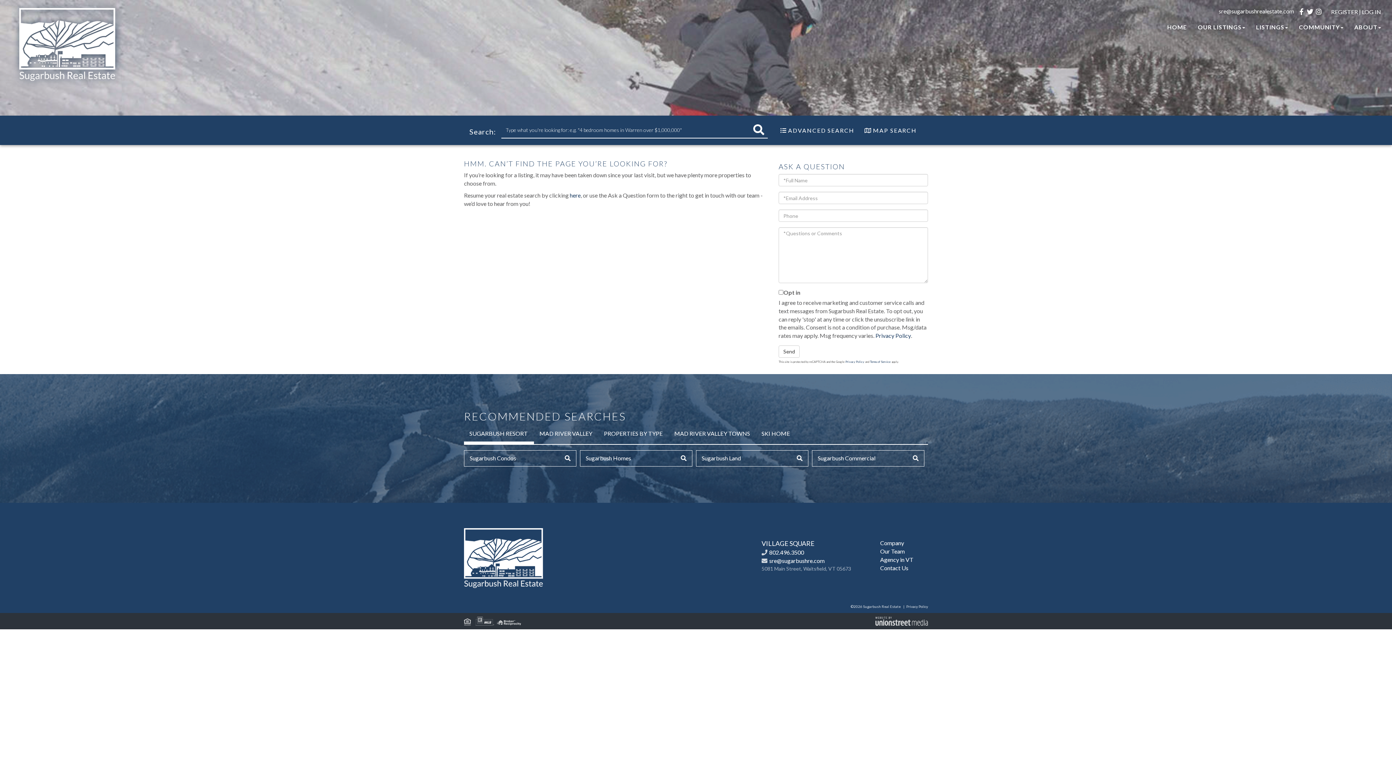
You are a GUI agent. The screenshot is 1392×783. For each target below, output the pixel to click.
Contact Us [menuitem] (894, 567)
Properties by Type (633, 433)
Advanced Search (821, 130)
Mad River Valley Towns (712, 433)
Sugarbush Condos (493, 458)
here (575, 195)
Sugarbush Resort (498, 433)
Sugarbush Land (721, 458)
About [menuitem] (1366, 27)
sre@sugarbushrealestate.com (1256, 11)
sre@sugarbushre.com (797, 560)
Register (1344, 11)
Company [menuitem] (892, 542)
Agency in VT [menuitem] (897, 559)
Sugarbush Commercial (846, 458)
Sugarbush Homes (608, 458)
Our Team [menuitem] (892, 551)
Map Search (895, 130)
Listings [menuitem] (1270, 27)
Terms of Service (880, 362)
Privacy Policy (893, 335)
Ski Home (776, 433)
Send (789, 351)
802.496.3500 (786, 552)
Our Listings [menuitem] (1220, 27)
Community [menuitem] (1319, 27)
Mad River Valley (565, 433)
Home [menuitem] (1177, 27)
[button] (759, 130)
